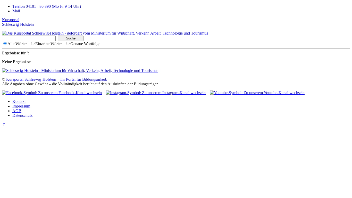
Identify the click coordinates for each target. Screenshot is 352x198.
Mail (16, 11)
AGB (16, 111)
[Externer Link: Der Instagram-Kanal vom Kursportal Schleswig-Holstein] (156, 92)
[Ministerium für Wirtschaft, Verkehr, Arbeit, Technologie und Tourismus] (105, 33)
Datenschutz (22, 115)
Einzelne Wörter (48, 44)
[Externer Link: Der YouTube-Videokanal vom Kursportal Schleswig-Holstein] (257, 92)
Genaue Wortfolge (85, 44)
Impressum (21, 106)
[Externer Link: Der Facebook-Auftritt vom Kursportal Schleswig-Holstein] (52, 92)
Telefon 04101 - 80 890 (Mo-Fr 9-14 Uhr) (46, 6)
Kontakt (19, 101)
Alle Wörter (17, 44)
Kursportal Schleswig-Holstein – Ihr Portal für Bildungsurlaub (56, 79)
